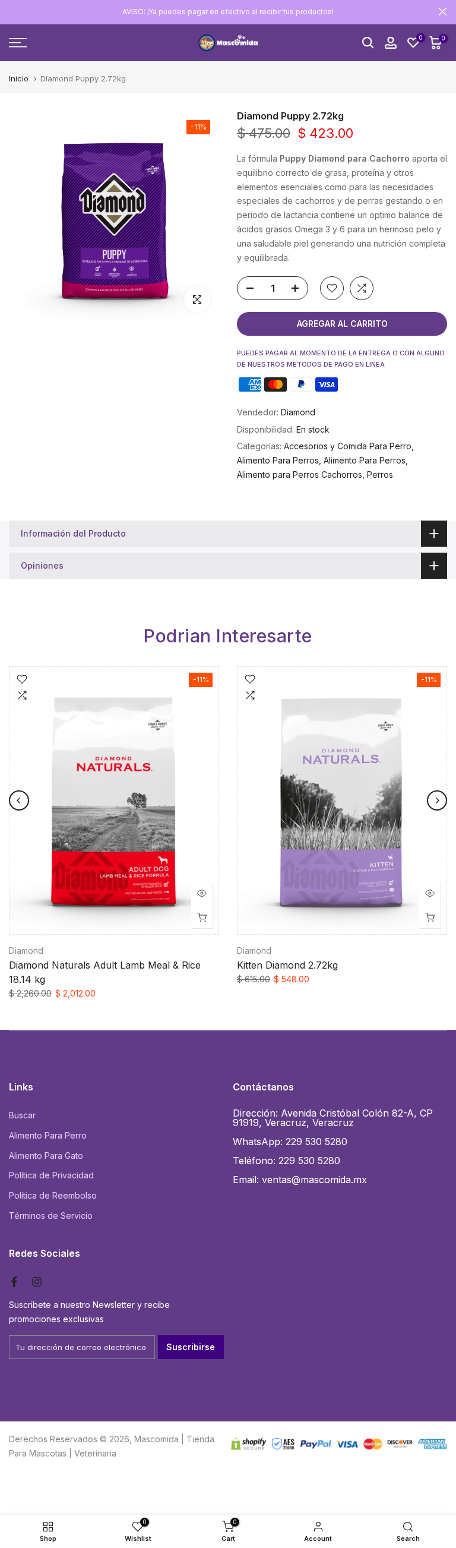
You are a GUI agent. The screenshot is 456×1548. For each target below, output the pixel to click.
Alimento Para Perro (48, 1135)
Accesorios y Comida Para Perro (347, 446)
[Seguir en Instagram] (36, 1282)
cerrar (13, 11)
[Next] (437, 800)
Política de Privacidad (51, 1175)
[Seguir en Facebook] (14, 1282)
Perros (380, 474)
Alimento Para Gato (46, 1155)
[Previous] (19, 800)
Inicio (18, 79)
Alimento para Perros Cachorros (299, 474)
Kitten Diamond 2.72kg (287, 964)
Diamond (298, 412)
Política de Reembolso (53, 1195)
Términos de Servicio (51, 1215)
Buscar (22, 1115)
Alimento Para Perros (278, 460)
